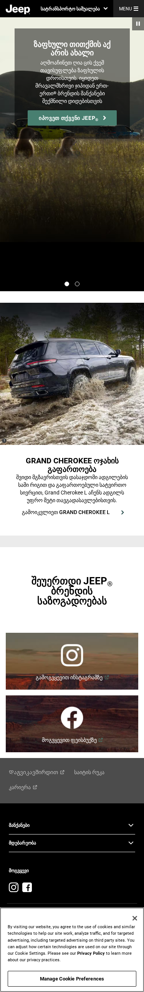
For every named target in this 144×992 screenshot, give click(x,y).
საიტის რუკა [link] (89, 772)
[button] (74, 8)
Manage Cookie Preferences (72, 979)
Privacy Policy (91, 953)
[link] (18, 9)
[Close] (134, 918)
